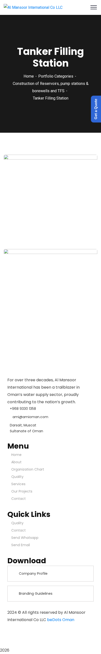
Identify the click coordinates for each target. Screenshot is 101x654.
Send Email (20, 545)
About (16, 462)
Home (29, 76)
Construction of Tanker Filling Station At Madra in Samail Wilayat (42, 221)
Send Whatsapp (24, 537)
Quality (17, 476)
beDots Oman (60, 620)
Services (18, 484)
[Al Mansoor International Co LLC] (33, 7)
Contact (18, 498)
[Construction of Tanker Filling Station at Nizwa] (87, 318)
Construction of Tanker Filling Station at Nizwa (42, 318)
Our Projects (21, 491)
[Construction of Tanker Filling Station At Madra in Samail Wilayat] (87, 221)
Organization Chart (27, 469)
